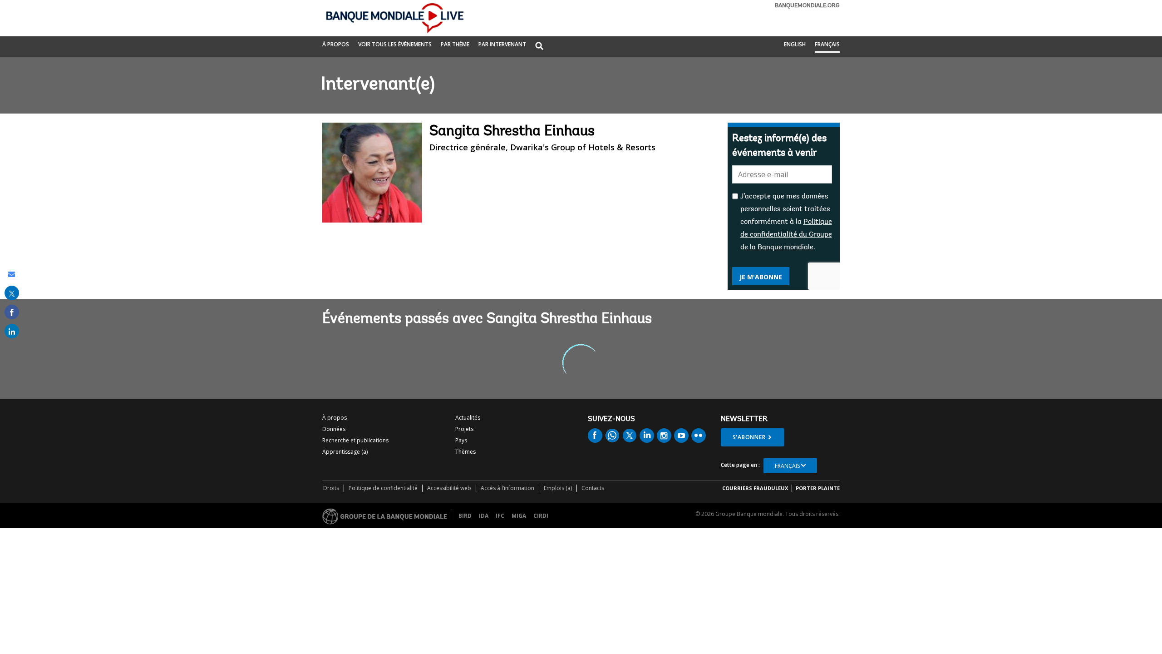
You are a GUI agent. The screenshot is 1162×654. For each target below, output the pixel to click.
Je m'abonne (760, 276)
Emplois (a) (558, 488)
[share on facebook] (12, 312)
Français (827, 44)
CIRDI (540, 516)
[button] (539, 46)
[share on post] (12, 293)
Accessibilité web (449, 488)
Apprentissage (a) (345, 452)
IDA (483, 516)
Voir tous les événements (395, 44)
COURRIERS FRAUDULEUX (755, 488)
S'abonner (749, 437)
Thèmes (465, 452)
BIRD (465, 516)
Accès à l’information (507, 488)
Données (333, 429)
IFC (500, 516)
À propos (335, 44)
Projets (464, 429)
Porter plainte (818, 488)
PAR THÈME (455, 44)
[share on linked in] (12, 331)
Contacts (592, 488)
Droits (331, 488)
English (795, 44)
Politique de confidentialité (383, 488)
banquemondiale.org (807, 6)
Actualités (467, 417)
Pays (461, 440)
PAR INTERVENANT (502, 44)
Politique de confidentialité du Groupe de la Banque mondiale (786, 234)
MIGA (519, 516)
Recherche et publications (355, 440)
